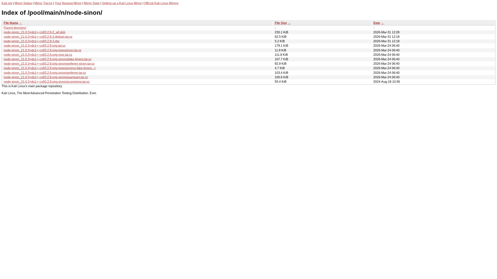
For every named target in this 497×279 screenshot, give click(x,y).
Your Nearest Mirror (68, 3)
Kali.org (7, 3)
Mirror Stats (92, 3)
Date (376, 23)
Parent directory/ (15, 27)
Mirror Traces (43, 3)
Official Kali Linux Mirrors (161, 3)
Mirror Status (23, 3)
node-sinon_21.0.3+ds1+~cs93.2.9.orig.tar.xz (34, 45)
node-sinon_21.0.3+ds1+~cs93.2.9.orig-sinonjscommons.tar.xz (47, 81)
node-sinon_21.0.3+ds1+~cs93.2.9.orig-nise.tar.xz (38, 54)
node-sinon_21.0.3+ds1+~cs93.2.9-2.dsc (32, 41)
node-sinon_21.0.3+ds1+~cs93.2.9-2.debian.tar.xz (38, 36)
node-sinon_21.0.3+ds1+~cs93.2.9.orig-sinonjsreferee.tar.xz (45, 72)
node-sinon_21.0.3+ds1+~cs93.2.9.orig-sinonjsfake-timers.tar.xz (47, 59)
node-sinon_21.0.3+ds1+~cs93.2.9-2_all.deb (34, 32)
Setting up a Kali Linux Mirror (122, 3)
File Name (11, 23)
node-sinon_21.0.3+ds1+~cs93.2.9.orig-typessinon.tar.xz (42, 50)
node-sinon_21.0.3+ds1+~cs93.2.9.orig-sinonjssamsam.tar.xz (46, 77)
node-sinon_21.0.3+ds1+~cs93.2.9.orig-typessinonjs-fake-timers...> (50, 68)
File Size (281, 23)
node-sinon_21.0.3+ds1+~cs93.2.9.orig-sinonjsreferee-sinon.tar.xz (49, 63)
